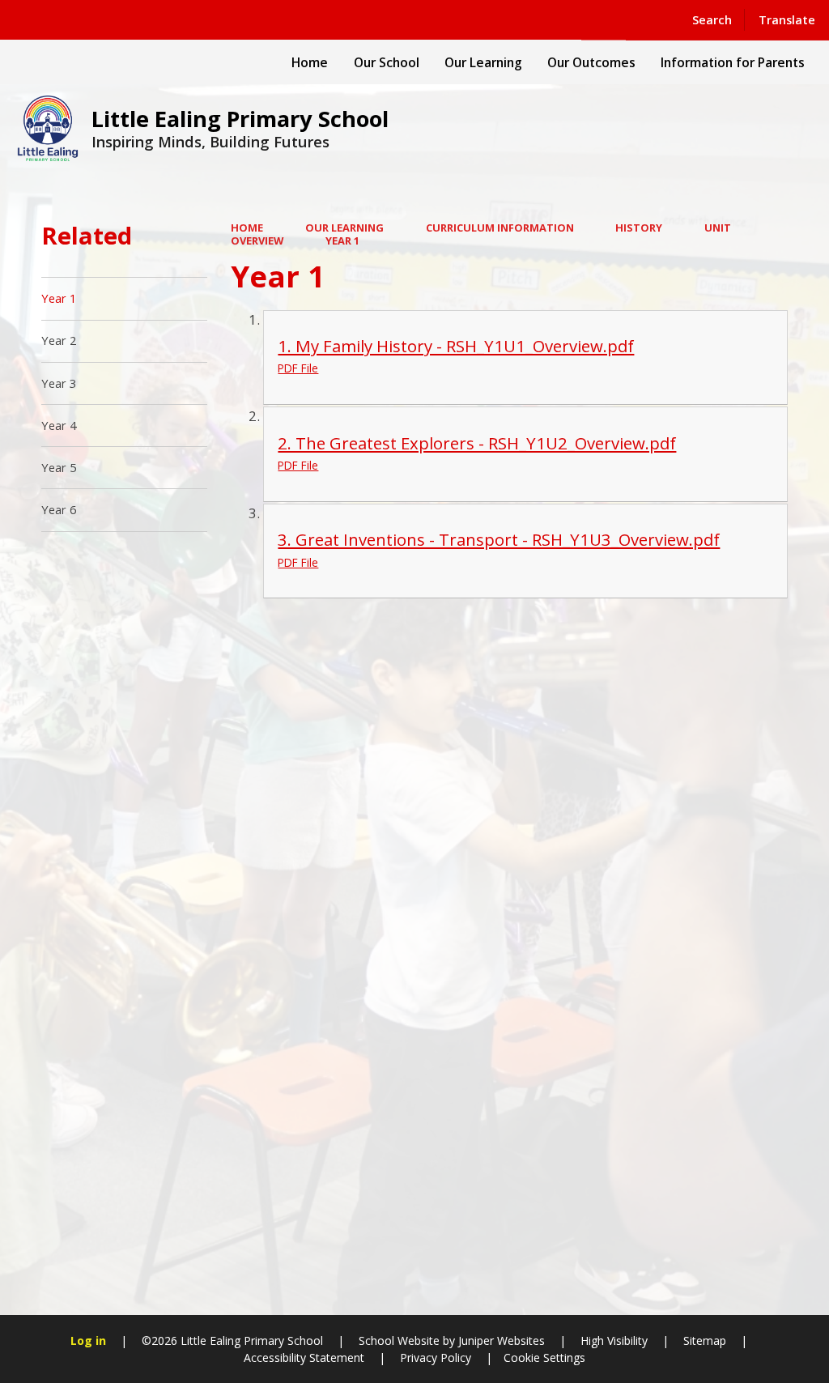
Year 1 (342, 240)
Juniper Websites (500, 1340)
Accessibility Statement (304, 1357)
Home (247, 227)
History (638, 227)
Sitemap (704, 1340)
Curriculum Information (500, 227)
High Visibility (614, 1340)
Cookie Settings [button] (544, 1357)
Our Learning (344, 227)
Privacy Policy (435, 1357)
